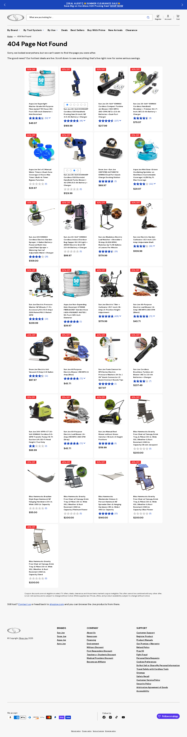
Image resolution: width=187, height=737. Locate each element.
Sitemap (140, 673)
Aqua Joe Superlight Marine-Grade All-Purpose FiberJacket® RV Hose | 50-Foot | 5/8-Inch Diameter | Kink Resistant (41, 109)
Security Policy (143, 683)
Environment (93, 643)
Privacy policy (87, 731)
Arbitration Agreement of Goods (152, 687)
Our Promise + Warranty (148, 643)
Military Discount (95, 647)
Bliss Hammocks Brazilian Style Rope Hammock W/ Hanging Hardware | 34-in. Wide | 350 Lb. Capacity (41, 500)
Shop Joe (23, 638)
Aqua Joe (61, 640)
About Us (91, 633)
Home (10, 36)
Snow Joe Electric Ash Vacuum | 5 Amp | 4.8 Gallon (41, 370)
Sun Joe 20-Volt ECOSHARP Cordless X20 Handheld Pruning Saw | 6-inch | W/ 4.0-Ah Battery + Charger (76, 113)
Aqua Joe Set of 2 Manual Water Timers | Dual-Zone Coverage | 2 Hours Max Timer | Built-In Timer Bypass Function (40, 174)
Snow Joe (61, 636)
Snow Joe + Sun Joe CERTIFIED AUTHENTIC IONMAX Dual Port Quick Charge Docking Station (109, 173)
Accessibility (142, 691)
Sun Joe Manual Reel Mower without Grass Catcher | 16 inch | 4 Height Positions (110, 435)
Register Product (144, 636)
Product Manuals (144, 640)
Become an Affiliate (96, 662)
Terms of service (98, 731)
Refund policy (76, 731)
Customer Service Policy (148, 680)
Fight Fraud (141, 654)
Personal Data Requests (147, 658)
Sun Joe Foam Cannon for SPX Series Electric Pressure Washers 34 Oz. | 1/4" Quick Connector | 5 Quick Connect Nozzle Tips (110, 374)
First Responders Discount (99, 651)
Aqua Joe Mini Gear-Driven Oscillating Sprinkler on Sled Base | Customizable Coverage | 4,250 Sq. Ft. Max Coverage (145, 174)
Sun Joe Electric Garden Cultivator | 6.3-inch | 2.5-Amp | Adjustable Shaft (144, 239)
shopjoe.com (57, 604)
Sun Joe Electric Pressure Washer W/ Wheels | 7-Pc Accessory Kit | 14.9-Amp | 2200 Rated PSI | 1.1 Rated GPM (41, 309)
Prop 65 (140, 651)
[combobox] (89, 17)
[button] (168, 17)
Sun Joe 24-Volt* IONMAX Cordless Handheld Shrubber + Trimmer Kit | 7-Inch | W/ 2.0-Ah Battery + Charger (145, 109)
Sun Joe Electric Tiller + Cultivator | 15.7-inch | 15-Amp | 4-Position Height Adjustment (109, 308)
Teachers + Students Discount (101, 654)
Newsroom (92, 636)
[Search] (149, 17)
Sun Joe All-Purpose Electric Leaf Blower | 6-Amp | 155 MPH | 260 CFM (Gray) (74, 435)
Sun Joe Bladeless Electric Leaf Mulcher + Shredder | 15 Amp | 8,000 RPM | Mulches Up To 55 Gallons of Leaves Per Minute (110, 242)
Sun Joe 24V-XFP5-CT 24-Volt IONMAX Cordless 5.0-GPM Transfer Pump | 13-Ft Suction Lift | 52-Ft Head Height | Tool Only (41, 436)
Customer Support (145, 633)
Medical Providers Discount (100, 658)
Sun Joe (61, 633)
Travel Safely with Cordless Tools (152, 669)
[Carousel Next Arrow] (182, 5)
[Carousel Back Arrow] (5, 5)
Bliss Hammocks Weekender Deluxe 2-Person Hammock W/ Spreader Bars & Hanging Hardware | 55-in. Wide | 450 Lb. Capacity (109, 503)
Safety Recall (142, 676)
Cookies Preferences (146, 662)
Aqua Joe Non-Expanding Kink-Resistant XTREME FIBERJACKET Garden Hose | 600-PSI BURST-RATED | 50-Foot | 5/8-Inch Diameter (76, 311)
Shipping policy (110, 731)
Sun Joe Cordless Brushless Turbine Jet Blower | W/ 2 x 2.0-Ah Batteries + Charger (143, 373)
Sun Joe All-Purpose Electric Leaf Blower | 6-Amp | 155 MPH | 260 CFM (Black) (144, 308)
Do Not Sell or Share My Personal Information (158, 665)
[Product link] (41, 299)
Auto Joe (61, 643)
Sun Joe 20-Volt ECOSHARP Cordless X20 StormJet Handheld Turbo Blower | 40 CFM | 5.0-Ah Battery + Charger (76, 180)
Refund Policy (142, 647)
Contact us (24, 604)
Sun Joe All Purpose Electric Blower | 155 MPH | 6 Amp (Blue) (76, 372)
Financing (91, 640)
